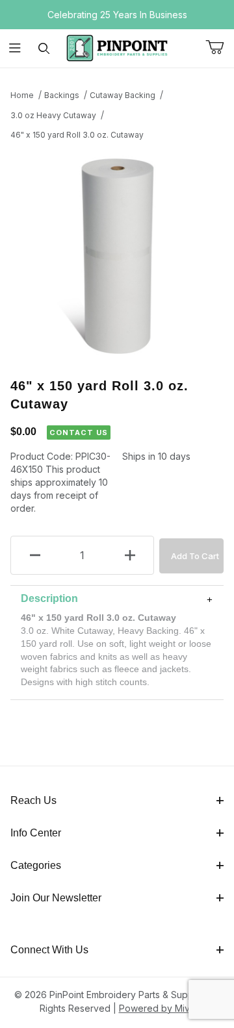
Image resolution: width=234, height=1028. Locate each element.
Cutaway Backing (122, 95)
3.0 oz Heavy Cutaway (53, 115)
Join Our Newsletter (55, 897)
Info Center (35, 832)
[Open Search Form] (43, 48)
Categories (35, 865)
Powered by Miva (157, 1008)
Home (22, 95)
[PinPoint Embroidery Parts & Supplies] (117, 47)
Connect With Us (49, 949)
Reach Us (33, 800)
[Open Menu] (14, 48)
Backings (61, 95)
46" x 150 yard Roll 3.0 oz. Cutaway (77, 135)
